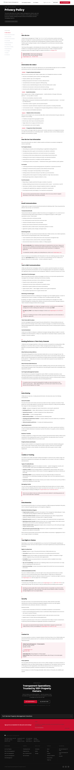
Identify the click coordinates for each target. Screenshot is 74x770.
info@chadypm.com (27, 56)
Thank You (49, 760)
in (63, 766)
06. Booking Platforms (9, 42)
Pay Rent (60, 756)
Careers (48, 753)
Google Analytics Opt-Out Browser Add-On (49, 489)
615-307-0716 (35, 56)
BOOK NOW (55, 2)
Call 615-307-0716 (44, 701)
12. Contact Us (7, 54)
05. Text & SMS (7, 40)
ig (65, 766)
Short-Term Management (10, 751)
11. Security (6, 52)
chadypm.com (54, 50)
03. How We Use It (8, 36)
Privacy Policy (49, 757)
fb (68, 766)
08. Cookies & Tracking (9, 46)
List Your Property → (31, 701)
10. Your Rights (7, 50)
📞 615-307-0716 (47, 2)
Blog (48, 751)
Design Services (26, 751)
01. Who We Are (7, 32)
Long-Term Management (9, 755)
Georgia (36, 753)
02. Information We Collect (10, 34)
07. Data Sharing (8, 44)
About (48, 749)
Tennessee (37, 749)
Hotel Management (8, 757)
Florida (36, 751)
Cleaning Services (26, 749)
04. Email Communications (10, 38)
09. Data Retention (8, 48)
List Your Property (8, 749)
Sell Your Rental (26, 755)
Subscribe (67, 728)
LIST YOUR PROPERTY (65, 2)
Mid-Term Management (9, 753)
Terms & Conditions (51, 755)
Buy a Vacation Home (27, 753)
